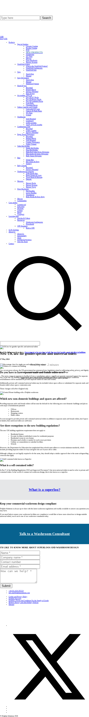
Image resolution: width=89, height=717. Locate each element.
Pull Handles (30, 191)
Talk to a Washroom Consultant (44, 534)
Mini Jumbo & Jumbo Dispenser (37, 154)
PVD (27, 50)
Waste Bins (30, 160)
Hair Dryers (30, 93)
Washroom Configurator (34, 222)
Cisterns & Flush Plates (34, 111)
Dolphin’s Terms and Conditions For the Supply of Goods (29, 601)
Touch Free (30, 74)
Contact (11, 244)
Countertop (30, 121)
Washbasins (30, 54)
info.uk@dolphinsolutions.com (19, 593)
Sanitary (29, 164)
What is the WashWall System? (37, 66)
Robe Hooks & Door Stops (35, 197)
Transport (20, 214)
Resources (21, 220)
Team (19, 238)
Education (20, 207)
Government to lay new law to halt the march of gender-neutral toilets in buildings (55, 352)
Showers (20, 181)
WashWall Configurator (34, 68)
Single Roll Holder (32, 148)
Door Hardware (31, 60)
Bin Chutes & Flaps (32, 162)
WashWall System (23, 64)
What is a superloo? (44, 490)
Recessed (29, 88)
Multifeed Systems (32, 84)
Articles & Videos (23, 218)
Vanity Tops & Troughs (34, 125)
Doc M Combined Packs (34, 101)
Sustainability (22, 236)
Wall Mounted (31, 119)
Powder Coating (31, 48)
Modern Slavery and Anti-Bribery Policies (23, 602)
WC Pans (29, 56)
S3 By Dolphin (14, 230)
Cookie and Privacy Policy (18, 597)
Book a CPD (30, 228)
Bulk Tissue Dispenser (34, 156)
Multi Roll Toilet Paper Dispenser (37, 152)
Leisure (20, 210)
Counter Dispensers (33, 142)
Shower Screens (31, 62)
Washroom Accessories (25, 171)
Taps (19, 72)
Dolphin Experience (24, 240)
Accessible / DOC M (24, 95)
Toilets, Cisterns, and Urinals (27, 107)
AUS (1, 39)
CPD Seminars (22, 226)
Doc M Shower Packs (33, 99)
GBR (1, 37)
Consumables (22, 201)
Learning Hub (14, 216)
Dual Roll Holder (32, 150)
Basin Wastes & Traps (33, 175)
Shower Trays (31, 187)
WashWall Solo (31, 70)
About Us (12, 232)
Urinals (28, 115)
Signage (29, 179)
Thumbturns (30, 195)
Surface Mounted (32, 91)
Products (12, 42)
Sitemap (11, 604)
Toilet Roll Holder (23, 146)
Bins (18, 158)
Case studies (13, 203)
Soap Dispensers (23, 78)
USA (5, 39)
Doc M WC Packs (32, 97)
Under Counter (31, 123)
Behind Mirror (31, 90)
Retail (19, 212)
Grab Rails (29, 103)
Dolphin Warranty (15, 599)
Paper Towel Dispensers (25, 134)
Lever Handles (31, 193)
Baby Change (22, 166)
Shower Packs (31, 183)
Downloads (30, 224)
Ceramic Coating (32, 46)
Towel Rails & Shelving (34, 177)
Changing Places (32, 105)
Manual (28, 76)
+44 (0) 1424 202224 (16, 591)
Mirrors (28, 58)
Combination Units (23, 127)
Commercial (21, 205)
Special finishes (22, 44)
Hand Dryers (22, 86)
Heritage (20, 208)
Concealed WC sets (33, 109)
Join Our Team (22, 242)
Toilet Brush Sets (32, 173)
